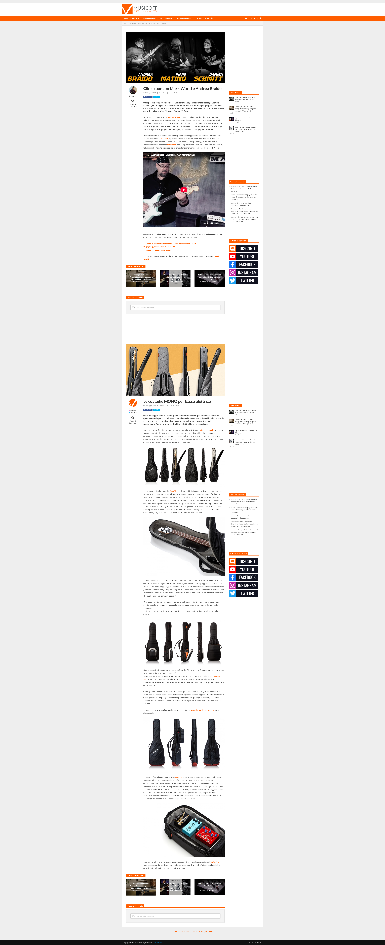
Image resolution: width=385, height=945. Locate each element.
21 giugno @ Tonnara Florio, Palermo (158, 250)
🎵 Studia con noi (202, 18)
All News (133, 23)
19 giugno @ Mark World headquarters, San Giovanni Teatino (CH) (169, 243)
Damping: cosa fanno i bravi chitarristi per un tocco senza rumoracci (244, 197)
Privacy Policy (158, 942)
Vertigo (178, 777)
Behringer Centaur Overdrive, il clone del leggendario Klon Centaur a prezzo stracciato (244, 211)
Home (126, 18)
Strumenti (134, 18)
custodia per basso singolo (202, 710)
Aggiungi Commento (133, 105)
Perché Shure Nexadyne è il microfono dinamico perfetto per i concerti (244, 189)
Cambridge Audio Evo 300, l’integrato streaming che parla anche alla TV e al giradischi (141, 277)
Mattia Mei (132, 96)
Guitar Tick (215, 862)
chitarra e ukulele (206, 430)
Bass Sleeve (175, 491)
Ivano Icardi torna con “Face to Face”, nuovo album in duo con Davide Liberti (175, 277)
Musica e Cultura (184, 18)
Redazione (145, 282)
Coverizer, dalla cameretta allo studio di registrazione (193, 931)
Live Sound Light (166, 18)
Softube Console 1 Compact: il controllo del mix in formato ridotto (209, 277)
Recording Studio (150, 18)
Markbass (171, 145)
